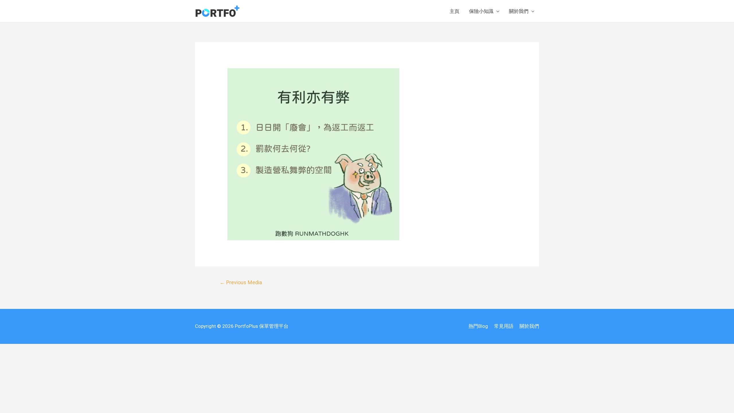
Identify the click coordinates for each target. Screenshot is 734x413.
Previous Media (241, 282)
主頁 (454, 11)
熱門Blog (478, 326)
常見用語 (504, 326)
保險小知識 (481, 11)
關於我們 (518, 11)
